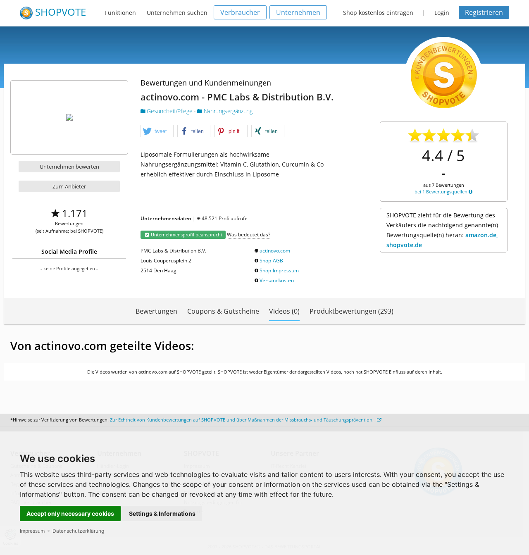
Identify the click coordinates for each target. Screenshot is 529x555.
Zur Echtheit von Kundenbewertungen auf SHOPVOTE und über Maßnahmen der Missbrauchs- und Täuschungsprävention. (242, 420)
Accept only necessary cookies (70, 513)
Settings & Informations (162, 513)
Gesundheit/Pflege (169, 111)
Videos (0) (284, 311)
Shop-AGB (271, 260)
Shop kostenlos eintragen (378, 13)
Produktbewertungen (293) (351, 311)
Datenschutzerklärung (78, 531)
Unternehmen (298, 12)
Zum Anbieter (69, 186)
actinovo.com (275, 250)
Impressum (32, 531)
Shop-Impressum (279, 270)
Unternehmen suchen (177, 13)
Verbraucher (240, 12)
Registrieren (484, 12)
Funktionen (120, 13)
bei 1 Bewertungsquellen (442, 191)
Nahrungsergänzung (227, 111)
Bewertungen (156, 311)
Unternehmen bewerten (69, 166)
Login (441, 13)
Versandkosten (277, 280)
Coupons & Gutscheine (223, 311)
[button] (157, 131)
